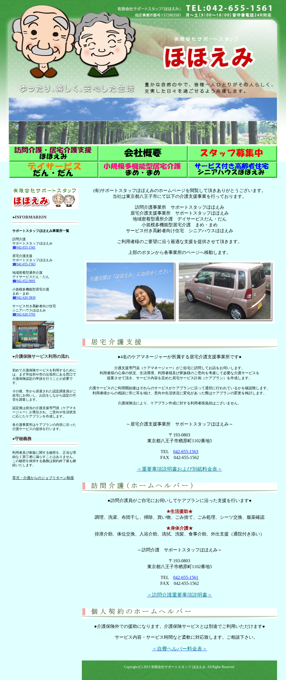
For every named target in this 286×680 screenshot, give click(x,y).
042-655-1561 (185, 577)
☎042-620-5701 (23, 314)
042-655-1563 (185, 451)
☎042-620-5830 (23, 298)
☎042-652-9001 (23, 281)
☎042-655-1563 (23, 264)
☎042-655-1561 (23, 247)
